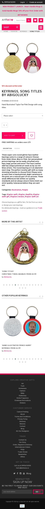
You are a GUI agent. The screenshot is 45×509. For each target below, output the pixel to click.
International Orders (22, 447)
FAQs (22, 449)
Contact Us (22, 440)
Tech (22, 386)
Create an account (35, 2)
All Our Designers (22, 431)
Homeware (23, 388)
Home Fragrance (23, 398)
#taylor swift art (32, 196)
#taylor (21, 194)
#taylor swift (12, 194)
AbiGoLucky (8, 277)
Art (22, 383)
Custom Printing (22, 412)
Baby (22, 393)
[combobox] (23, 115)
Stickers (22, 403)
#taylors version (17, 196)
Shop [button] (6, 27)
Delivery (22, 421)
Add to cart (9, 135)
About (22, 414)
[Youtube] (24, 473)
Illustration (16, 190)
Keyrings (23, 31)
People (25, 190)
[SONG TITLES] (22, 247)
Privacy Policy (22, 419)
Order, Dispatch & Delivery (22, 445)
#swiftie (29, 194)
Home (6, 31)
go (37, 492)
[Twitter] (14, 473)
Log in (22, 2)
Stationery (22, 395)
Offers (22, 457)
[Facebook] (17, 473)
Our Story (22, 442)
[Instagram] (20, 473)
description (7, 148)
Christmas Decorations (22, 400)
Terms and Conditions (22, 416)
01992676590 (9, 2)
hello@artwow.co (22, 468)
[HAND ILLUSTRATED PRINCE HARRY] (22, 321)
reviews (17, 148)
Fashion (14, 31)
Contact (22, 426)
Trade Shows (22, 452)
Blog (22, 429)
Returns (22, 424)
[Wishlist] (35, 20)
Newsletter (22, 454)
